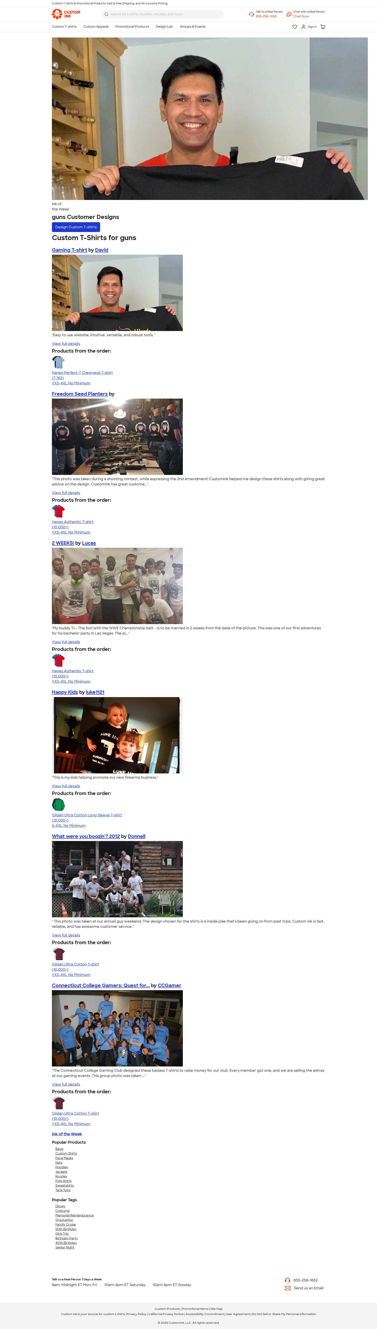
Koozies (61, 1176)
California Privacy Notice (166, 1314)
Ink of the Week (67, 1134)
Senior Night (64, 1247)
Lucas (89, 543)
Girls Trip (62, 1234)
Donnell (136, 836)
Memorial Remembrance (74, 1215)
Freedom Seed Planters (80, 394)
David (101, 250)
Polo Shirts (63, 1181)
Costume (62, 1211)
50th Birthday (66, 1229)
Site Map (216, 1309)
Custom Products (167, 1309)
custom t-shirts (114, 1314)
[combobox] (163, 14)
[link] (66, 14)
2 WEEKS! (63, 543)
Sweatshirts (64, 1185)
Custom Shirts (66, 1153)
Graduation (64, 1220)
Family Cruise (65, 1225)
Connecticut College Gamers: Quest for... (101, 985)
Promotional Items (195, 1309)
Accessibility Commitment (205, 1314)
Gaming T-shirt (69, 250)
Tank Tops (62, 1190)
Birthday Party (66, 1238)
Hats (58, 1163)
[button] (309, 16)
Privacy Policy (136, 1314)
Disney (60, 1206)
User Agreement (238, 1314)
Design (76, 227)
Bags (59, 1149)
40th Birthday (66, 1243)
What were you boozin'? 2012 (86, 836)
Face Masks (64, 1158)
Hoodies (61, 1167)
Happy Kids (65, 692)
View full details (66, 343)
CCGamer (169, 985)
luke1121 (95, 692)
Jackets (61, 1172)
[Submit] (106, 14)
